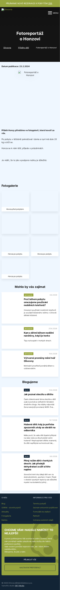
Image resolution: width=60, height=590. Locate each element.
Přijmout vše (30, 560)
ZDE (50, 3)
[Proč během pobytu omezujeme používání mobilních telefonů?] (12, 300)
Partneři (36, 516)
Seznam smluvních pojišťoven (45, 508)
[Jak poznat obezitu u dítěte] (12, 395)
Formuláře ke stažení (41, 512)
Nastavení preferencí (30, 568)
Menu (55, 13)
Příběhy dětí (23, 47)
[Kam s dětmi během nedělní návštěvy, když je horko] (12, 333)
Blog (3, 504)
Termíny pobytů (39, 504)
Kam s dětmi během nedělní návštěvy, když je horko (39, 334)
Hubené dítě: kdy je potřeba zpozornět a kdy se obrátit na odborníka (39, 427)
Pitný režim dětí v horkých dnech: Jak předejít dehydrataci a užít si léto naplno (38, 465)
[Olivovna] (7, 12)
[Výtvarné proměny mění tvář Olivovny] (12, 359)
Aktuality (5, 512)
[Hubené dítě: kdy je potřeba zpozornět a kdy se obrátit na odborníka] (12, 425)
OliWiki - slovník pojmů (11, 508)
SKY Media (19, 586)
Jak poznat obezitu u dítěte (38, 394)
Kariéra (4, 520)
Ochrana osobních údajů (43, 520)
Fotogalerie (6, 516)
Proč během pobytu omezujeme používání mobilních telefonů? (36, 302)
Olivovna (7, 47)
